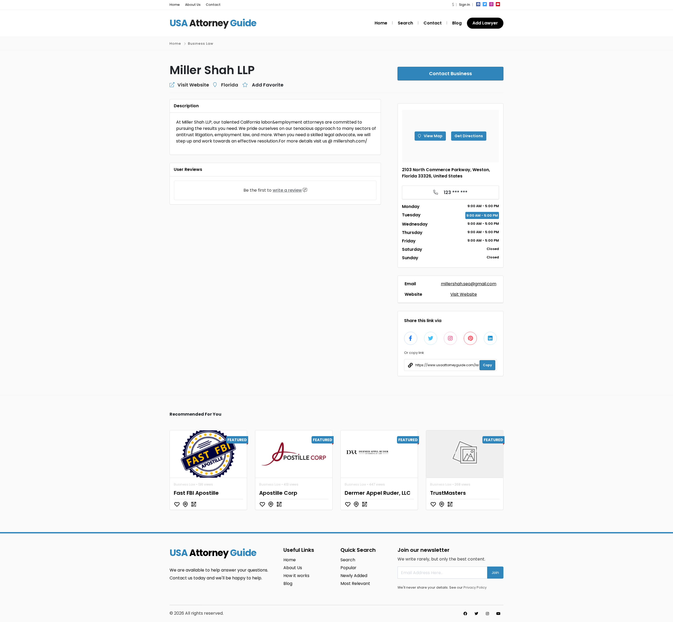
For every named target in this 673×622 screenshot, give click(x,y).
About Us (193, 4)
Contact (213, 4)
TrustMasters (448, 493)
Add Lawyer (485, 23)
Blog (457, 23)
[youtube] (498, 4)
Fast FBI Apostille (196, 493)
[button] (453, 4)
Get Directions (469, 136)
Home (175, 4)
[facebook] (478, 4)
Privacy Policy (475, 587)
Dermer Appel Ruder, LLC (378, 493)
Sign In (464, 4)
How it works (296, 576)
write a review (287, 190)
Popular (348, 568)
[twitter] (485, 4)
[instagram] (491, 4)
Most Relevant (355, 583)
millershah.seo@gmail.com (468, 284)
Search (405, 23)
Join (495, 572)
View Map (432, 136)
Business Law (200, 43)
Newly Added (353, 576)
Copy (487, 365)
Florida (229, 84)
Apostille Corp (278, 493)
